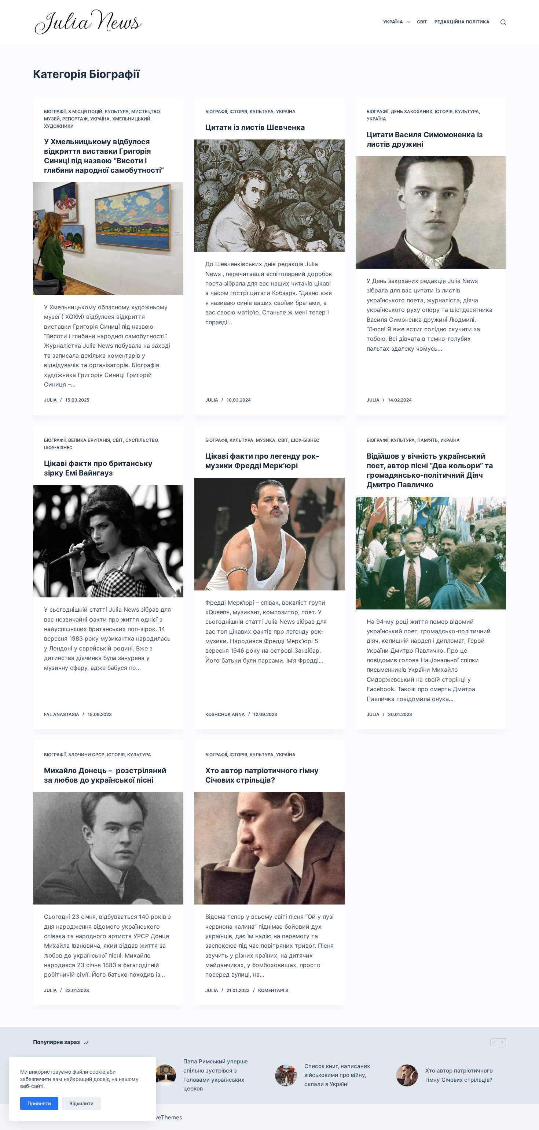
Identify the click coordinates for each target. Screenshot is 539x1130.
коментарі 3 (273, 990)
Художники (59, 126)
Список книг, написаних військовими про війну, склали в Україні (337, 1075)
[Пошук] (503, 22)
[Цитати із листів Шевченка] (269, 195)
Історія (238, 111)
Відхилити (81, 1103)
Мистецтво (145, 111)
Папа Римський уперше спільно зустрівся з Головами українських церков (215, 1075)
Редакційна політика (461, 22)
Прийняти (39, 1103)
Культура (117, 111)
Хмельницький (131, 119)
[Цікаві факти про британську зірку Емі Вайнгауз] (108, 541)
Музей (52, 119)
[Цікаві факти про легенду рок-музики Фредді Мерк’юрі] (269, 534)
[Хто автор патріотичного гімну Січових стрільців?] (269, 848)
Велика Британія (89, 440)
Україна (393, 22)
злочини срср (86, 754)
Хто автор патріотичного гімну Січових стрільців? (459, 1075)
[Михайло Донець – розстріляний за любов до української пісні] (108, 848)
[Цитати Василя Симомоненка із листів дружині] (431, 212)
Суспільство (141, 440)
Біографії (55, 111)
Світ (422, 22)
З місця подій (85, 111)
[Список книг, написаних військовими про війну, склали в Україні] (286, 1075)
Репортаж (75, 119)
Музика (265, 440)
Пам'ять (427, 440)
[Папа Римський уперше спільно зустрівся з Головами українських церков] (165, 1075)
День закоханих (411, 111)
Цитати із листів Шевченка (255, 127)
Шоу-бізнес (58, 447)
